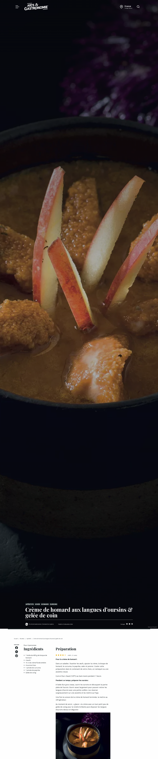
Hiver (37, 604)
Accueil (16, 638)
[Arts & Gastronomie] (36, 7)
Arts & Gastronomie (36, 624)
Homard (45, 604)
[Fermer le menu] (17, 6)
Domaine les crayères (48, 624)
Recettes (22, 638)
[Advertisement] (129, 655)
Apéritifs (30, 604)
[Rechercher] (138, 6)
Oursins (53, 604)
